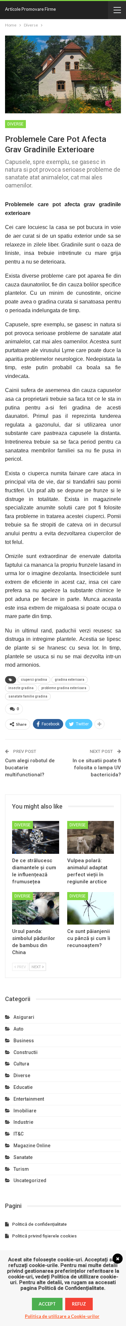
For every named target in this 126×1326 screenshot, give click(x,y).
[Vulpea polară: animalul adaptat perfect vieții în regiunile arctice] (90, 837)
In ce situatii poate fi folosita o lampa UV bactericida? (97, 768)
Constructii (25, 1052)
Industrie (23, 1122)
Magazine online (31, 1145)
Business (23, 1040)
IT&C (18, 1134)
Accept (47, 1304)
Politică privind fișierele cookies (44, 1235)
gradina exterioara (69, 679)
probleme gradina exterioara (63, 688)
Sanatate (23, 1157)
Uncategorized (29, 1180)
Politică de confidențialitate (39, 1224)
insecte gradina (21, 688)
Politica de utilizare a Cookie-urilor (62, 1316)
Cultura (21, 1063)
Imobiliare (24, 1110)
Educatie (23, 1087)
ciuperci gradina (34, 679)
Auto (18, 1029)
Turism (21, 1169)
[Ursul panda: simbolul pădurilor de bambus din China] (35, 908)
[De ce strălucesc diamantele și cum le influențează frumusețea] (35, 837)
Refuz (79, 1304)
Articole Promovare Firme (30, 9)
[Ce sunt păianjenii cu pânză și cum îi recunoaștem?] (90, 908)
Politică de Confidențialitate (71, 1288)
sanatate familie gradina (27, 696)
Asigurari (23, 1017)
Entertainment (28, 1099)
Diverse (15, 124)
